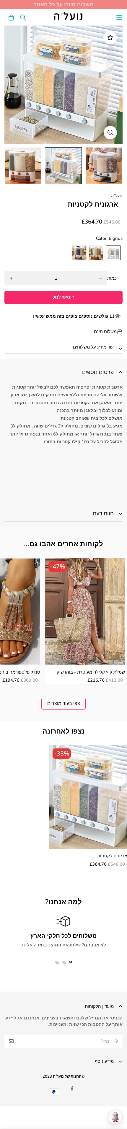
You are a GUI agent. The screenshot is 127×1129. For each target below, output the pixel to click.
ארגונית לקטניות (112, 856)
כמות (112, 278)
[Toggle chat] (115, 1117)
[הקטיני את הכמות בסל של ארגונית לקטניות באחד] (11, 278)
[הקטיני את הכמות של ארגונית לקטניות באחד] (100, 278)
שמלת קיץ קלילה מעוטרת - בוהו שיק (91, 672)
